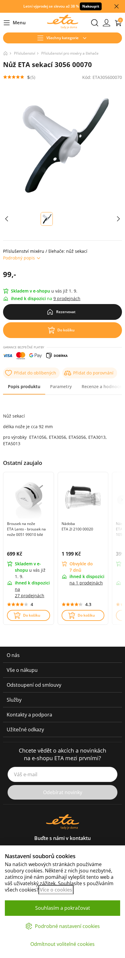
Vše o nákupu (22, 670)
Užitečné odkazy (25, 729)
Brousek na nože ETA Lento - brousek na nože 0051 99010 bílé (26, 529)
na (86, 583)
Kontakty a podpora (29, 714)
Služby (14, 699)
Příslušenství (24, 53)
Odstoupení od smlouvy (34, 685)
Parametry (61, 386)
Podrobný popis (19, 258)
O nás (13, 655)
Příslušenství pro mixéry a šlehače (70, 53)
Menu (14, 22)
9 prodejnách (66, 298)
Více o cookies (56, 889)
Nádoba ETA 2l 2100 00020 (77, 526)
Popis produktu (24, 386)
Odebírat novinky (62, 792)
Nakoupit (90, 6)
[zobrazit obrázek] (6, 219)
